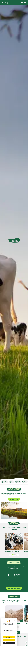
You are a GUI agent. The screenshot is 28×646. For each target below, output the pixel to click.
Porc (12, 481)
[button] (13, 554)
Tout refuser (8, 640)
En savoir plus (14, 499)
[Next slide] (18, 555)
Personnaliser (8, 642)
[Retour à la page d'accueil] (4, 3)
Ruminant (5, 481)
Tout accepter (8, 637)
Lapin (25, 481)
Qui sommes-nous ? (14, 588)
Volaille (18, 481)
